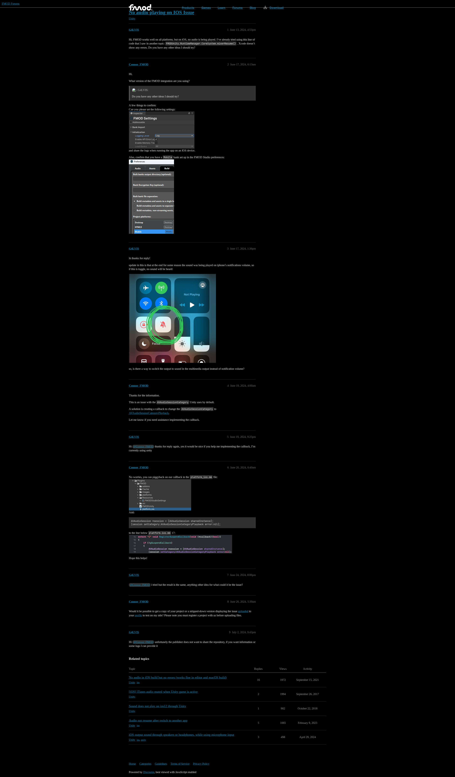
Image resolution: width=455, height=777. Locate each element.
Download (276, 7)
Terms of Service (179, 763)
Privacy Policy (201, 763)
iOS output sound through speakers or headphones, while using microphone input (181, 734)
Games (206, 7)
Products (188, 7)
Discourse (148, 772)
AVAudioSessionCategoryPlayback (149, 413)
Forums (237, 7)
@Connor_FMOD (143, 446)
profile (138, 615)
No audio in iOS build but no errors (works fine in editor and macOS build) (178, 677)
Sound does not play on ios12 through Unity (157, 706)
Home (132, 763)
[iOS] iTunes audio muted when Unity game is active (163, 691)
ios (138, 682)
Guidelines (161, 763)
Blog (253, 7)
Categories (145, 763)
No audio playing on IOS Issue (161, 12)
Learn (221, 7)
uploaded (243, 611)
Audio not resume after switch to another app (158, 720)
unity (143, 740)
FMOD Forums (10, 3)
